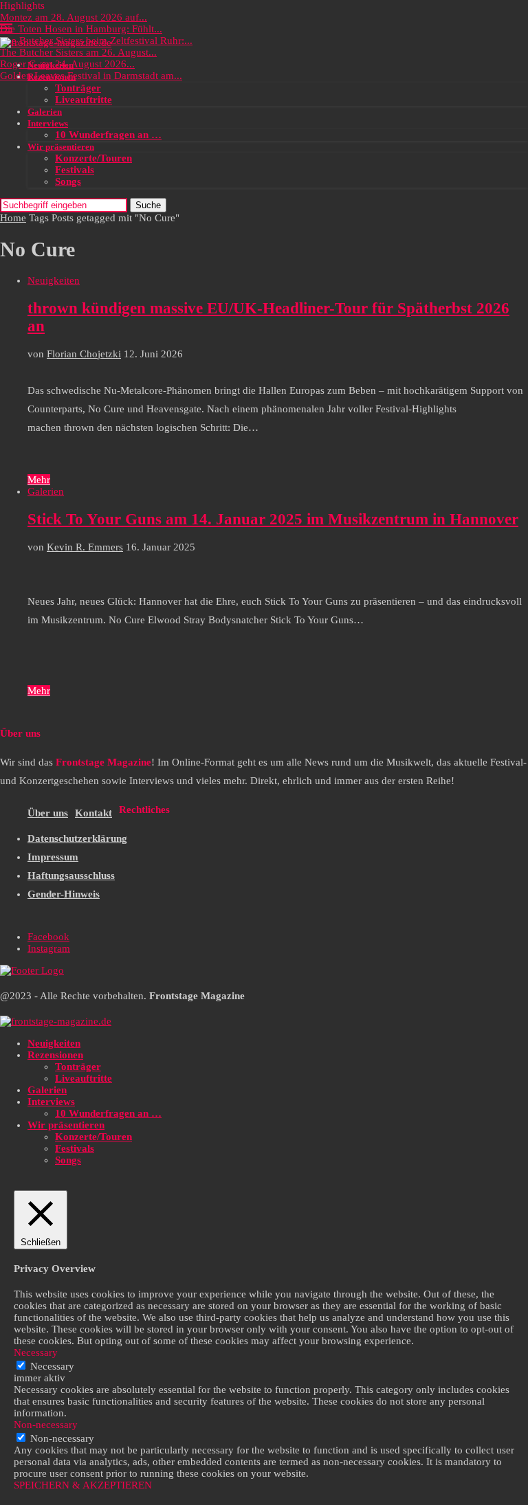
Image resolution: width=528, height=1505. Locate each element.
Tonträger (78, 87)
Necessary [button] (36, 1352)
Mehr (39, 479)
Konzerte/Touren (93, 158)
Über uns (48, 812)
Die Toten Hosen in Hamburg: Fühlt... (81, 28)
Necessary (52, 1366)
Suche (148, 205)
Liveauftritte (83, 99)
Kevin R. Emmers (85, 547)
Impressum (53, 856)
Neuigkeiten (51, 65)
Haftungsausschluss (71, 875)
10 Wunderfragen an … (108, 134)
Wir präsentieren (61, 147)
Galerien (45, 112)
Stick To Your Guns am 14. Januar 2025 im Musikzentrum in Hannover (273, 519)
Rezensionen (52, 76)
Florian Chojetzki (84, 353)
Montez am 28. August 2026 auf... (73, 17)
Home (13, 217)
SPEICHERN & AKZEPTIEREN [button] (83, 1485)
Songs (68, 181)
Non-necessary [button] (46, 1424)
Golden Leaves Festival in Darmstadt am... (91, 75)
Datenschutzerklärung (77, 838)
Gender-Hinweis (64, 894)
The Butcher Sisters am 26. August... (78, 52)
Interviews (48, 123)
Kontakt (93, 812)
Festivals (74, 169)
